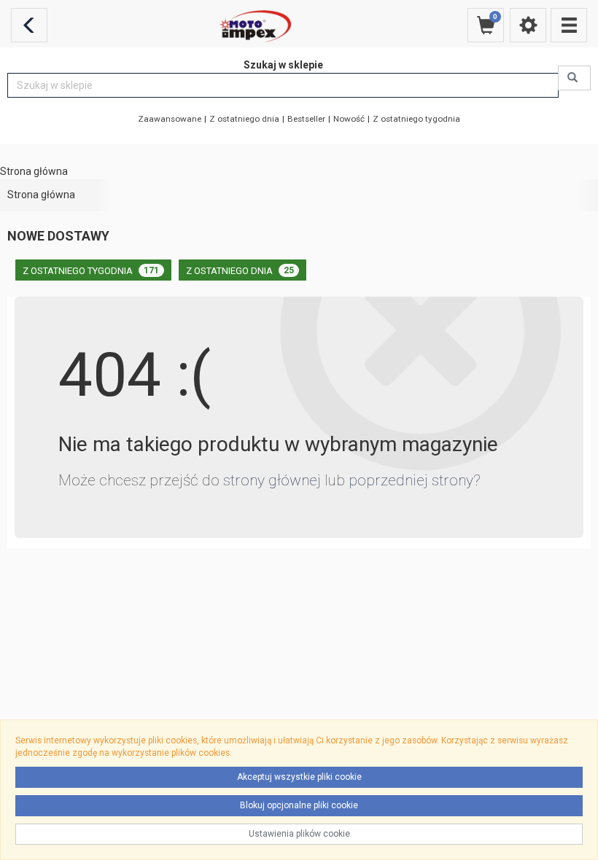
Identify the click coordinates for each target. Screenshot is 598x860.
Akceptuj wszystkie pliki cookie (299, 777)
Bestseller (306, 119)
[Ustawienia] (528, 25)
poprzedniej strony (411, 480)
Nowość (349, 119)
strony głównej (272, 480)
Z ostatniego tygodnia (416, 119)
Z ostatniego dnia (244, 119)
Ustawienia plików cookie (299, 834)
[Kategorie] (569, 25)
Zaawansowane (169, 119)
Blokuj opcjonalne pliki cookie (299, 805)
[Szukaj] (574, 78)
